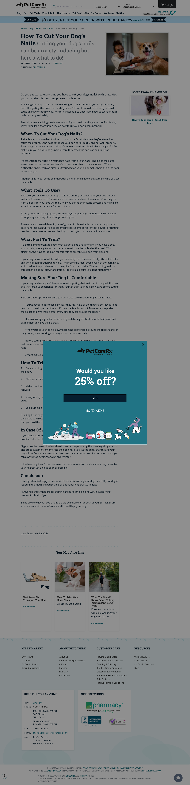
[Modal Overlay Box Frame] (95, 393)
